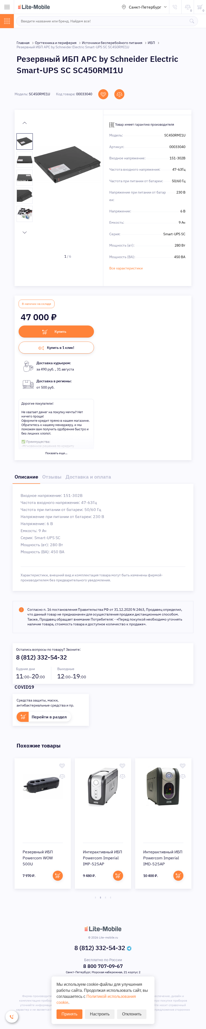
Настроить (100, 1014)
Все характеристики (126, 268)
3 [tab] (105, 898)
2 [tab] (100, 898)
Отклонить (131, 1014)
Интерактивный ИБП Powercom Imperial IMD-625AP (42, 857)
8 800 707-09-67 (103, 966)
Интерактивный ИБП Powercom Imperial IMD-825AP (102, 857)
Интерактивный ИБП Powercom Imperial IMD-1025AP (162, 857)
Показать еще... (56, 453)
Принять (69, 1014)
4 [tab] (110, 898)
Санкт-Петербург (145, 7)
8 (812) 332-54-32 (41, 657)
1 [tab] (95, 898)
